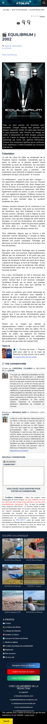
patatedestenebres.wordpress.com (24, 700)
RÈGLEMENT (20, 520)
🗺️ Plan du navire (9, 653)
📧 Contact (7, 623)
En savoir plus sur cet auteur (25, 357)
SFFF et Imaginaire (19, 10)
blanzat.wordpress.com (24, 696)
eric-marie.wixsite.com (24, 707)
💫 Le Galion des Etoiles (12, 627)
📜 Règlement (8, 650)
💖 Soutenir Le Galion (11, 635)
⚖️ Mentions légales (10, 642)
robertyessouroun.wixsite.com (24, 703)
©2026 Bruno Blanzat (13, 586)
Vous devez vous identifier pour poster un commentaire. (23, 490)
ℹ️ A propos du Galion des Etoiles (15, 638)
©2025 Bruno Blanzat (34, 560)
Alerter (11, 371)
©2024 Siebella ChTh (13, 612)
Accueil (6, 10)
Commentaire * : (9, 464)
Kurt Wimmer (12, 55)
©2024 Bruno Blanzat (13, 560)
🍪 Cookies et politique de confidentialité (18, 646)
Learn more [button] (29, 715)
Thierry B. (7, 46)
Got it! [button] (6, 721)
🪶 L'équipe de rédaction (12, 631)
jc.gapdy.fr (24, 692)
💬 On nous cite (8, 657)
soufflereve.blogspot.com (24, 711)
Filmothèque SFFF (37, 10)
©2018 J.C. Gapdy (34, 586)
